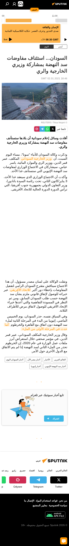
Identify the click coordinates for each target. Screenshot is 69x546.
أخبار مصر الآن (33, 359)
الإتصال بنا (29, 500)
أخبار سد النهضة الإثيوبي (55, 366)
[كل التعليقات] (63, 540)
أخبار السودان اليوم (14, 359)
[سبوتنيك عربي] (60, 5)
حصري (22, 470)
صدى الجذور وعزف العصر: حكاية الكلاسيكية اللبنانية (32, 30)
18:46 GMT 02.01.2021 (54, 78)
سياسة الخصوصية (58, 505)
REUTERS (46, 122)
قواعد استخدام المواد (47, 500)
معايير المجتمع (40, 505)
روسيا (41, 470)
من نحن (63, 500)
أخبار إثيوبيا (36, 366)
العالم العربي (60, 359)
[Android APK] (55, 515)
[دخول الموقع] (14, 3)
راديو (14, 470)
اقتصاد (32, 470)
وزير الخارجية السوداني (36, 158)
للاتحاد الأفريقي (20, 290)
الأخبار (47, 359)
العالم (49, 470)
